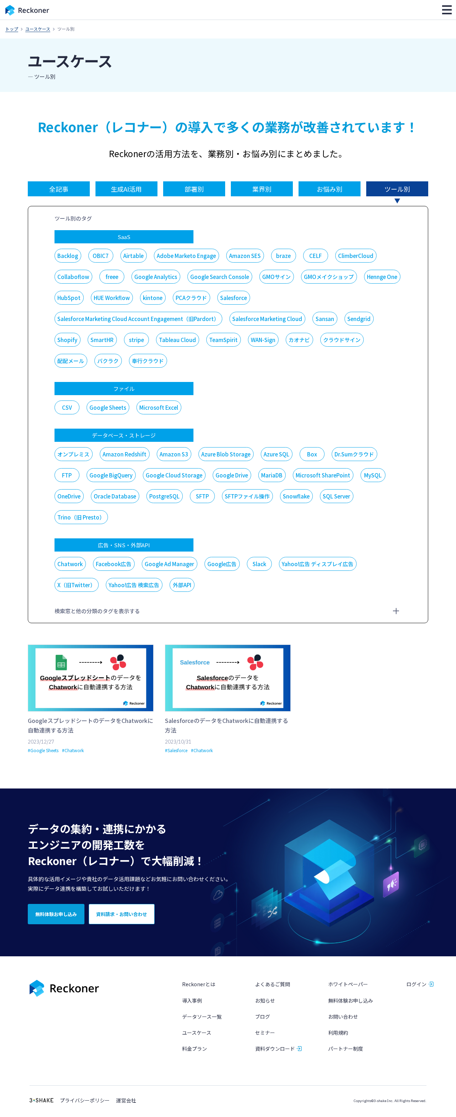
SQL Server (336, 496)
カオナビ (299, 339)
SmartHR (102, 339)
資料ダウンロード (275, 1048)
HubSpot (69, 297)
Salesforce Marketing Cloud (267, 318)
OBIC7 (101, 255)
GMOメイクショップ (329, 276)
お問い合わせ (343, 1016)
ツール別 (397, 188)
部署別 (194, 188)
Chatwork (70, 564)
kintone (152, 297)
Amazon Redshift (124, 454)
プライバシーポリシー (85, 1100)
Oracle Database (115, 496)
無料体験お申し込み (350, 1000)
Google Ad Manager (169, 564)
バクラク (108, 360)
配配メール (70, 360)
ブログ (262, 1016)
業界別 (261, 188)
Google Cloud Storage (174, 475)
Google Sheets (107, 407)
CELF (315, 255)
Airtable (133, 255)
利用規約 (338, 1032)
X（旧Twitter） (76, 585)
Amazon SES (245, 255)
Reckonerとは (198, 984)
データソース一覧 (202, 1016)
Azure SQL (276, 454)
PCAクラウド (191, 297)
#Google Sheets (43, 750)
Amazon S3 (174, 454)
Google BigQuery (111, 475)
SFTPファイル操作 (247, 496)
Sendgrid (358, 318)
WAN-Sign (263, 339)
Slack (259, 564)
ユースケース (37, 29)
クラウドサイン (342, 339)
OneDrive (69, 496)
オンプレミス (73, 454)
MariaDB (272, 475)
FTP (67, 475)
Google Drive (232, 475)
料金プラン (194, 1048)
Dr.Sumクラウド (354, 454)
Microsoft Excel (158, 407)
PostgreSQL (164, 496)
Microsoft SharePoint (323, 475)
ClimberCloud (355, 255)
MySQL (373, 475)
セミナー (265, 1032)
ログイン (416, 984)
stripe (136, 339)
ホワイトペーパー (348, 984)
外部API (182, 585)
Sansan (325, 318)
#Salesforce (176, 750)
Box (312, 454)
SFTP (202, 496)
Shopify (67, 339)
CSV (67, 407)
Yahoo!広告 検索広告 (134, 585)
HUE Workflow (112, 297)
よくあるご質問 (272, 984)
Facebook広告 (113, 564)
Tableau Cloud (177, 339)
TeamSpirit (223, 339)
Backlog (67, 255)
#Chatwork (73, 750)
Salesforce (233, 297)
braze (283, 255)
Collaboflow (73, 276)
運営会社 (126, 1100)
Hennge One (382, 276)
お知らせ (265, 1000)
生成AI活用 (126, 188)
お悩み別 (329, 188)
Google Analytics (155, 276)
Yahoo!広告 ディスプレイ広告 (317, 564)
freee (111, 276)
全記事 (58, 188)
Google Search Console (219, 276)
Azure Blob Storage (225, 454)
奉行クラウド (148, 360)
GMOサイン (276, 276)
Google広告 (222, 564)
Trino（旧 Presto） (81, 517)
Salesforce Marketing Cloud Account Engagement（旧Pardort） (138, 318)
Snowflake (296, 496)
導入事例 (192, 1000)
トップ (11, 29)
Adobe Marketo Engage (186, 255)
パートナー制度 (345, 1048)
